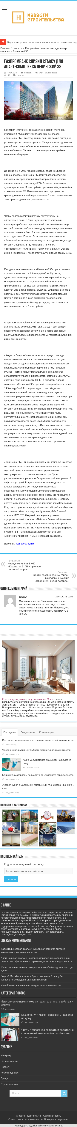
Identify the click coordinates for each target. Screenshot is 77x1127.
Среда (4, 1078)
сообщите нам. (23, 934)
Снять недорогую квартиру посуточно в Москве (28, 699)
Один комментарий (48, 73)
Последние (9, 732)
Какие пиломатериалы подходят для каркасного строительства (37, 775)
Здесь (21, 715)
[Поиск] (64, 1093)
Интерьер (6, 1055)
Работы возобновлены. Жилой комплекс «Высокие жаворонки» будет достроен (50, 576)
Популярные (28, 732)
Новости (17, 48)
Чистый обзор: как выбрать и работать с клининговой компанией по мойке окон (47, 1031)
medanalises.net (54, 1125)
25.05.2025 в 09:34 (64, 597)
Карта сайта (34, 1115)
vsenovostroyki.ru (25, 543)
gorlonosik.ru (37, 1125)
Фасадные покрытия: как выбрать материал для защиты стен (36, 750)
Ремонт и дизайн (10, 1072)
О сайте (20, 1115)
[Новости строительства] (38, 17)
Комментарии (46, 732)
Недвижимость (9, 1061)
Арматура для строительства (44, 985)
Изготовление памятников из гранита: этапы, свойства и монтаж (38, 740)
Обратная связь (52, 1115)
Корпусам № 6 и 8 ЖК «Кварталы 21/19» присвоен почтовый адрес (25, 565)
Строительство (9, 1084)
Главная (5, 48)
